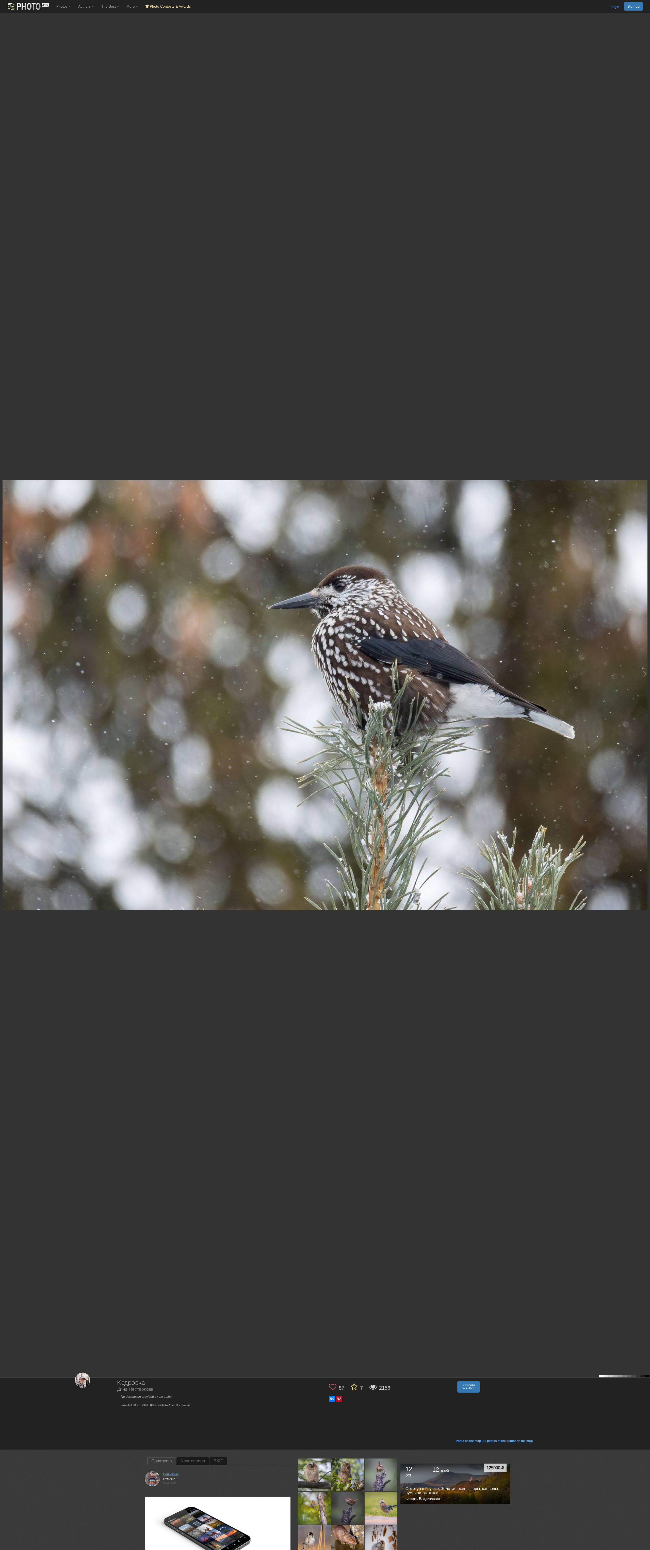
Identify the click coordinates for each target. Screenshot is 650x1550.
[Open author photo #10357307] (347, 1475)
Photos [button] (62, 6)
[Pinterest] (339, 1399)
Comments (161, 1460)
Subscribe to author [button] (469, 1387)
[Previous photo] (5, 673)
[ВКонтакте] (332, 1399)
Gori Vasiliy (170, 1474)
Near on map (193, 1460)
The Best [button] (109, 6)
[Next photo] (645, 673)
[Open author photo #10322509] (381, 1475)
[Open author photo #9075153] (314, 1541)
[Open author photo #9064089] (381, 1541)
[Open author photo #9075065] (347, 1541)
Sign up (633, 6)
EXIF (218, 1460)
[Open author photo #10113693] (314, 1508)
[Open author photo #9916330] (381, 1508)
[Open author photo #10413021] (314, 1475)
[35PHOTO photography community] (27, 6)
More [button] (131, 6)
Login (614, 6)
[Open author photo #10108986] (347, 1508)
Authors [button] (85, 6)
